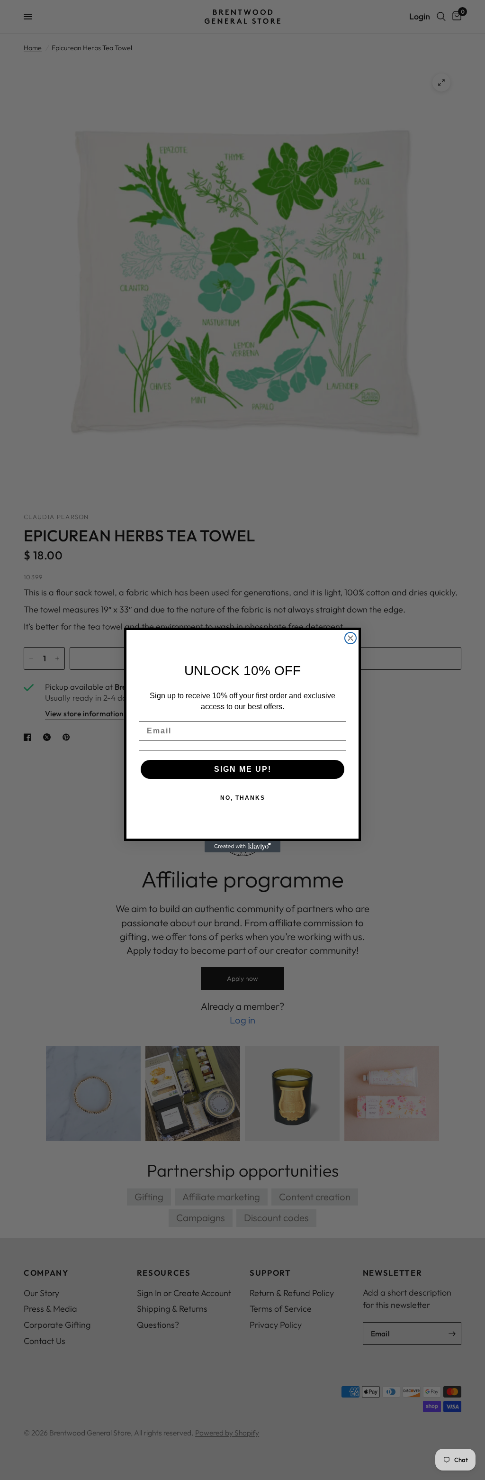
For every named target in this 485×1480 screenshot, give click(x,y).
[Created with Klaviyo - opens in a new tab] (242, 846)
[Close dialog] (350, 638)
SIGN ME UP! (242, 769)
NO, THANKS (242, 798)
